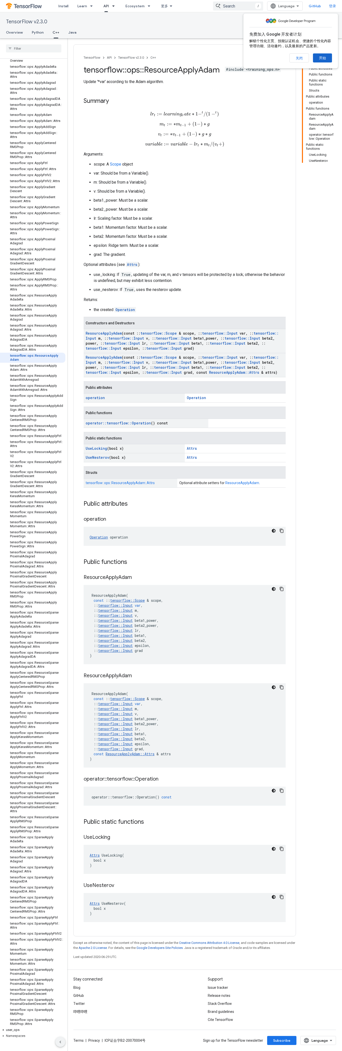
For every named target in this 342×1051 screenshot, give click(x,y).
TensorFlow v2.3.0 (26, 22)
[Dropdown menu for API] (115, 6)
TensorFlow (92, 57)
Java (72, 32)
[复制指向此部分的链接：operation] (111, 519)
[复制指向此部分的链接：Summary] (114, 101)
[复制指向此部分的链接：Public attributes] (133, 504)
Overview (14, 32)
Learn (82, 6)
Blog (76, 988)
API (106, 6)
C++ (56, 32)
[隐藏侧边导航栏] (60, 1042)
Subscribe (281, 1040)
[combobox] (238, 6)
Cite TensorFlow (220, 1020)
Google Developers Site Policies (159, 948)
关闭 (299, 58)
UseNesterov (97, 457)
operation (95, 397)
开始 (322, 58)
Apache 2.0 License (93, 948)
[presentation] (184, 114)
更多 (164, 6)
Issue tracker (218, 988)
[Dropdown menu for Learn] (93, 6)
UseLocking (96, 448)
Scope (115, 164)
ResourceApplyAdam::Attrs (234, 372)
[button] (32, 1030)
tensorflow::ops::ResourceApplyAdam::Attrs (120, 483)
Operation (125, 309)
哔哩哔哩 (80, 1012)
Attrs (132, 264)
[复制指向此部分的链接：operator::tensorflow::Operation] (163, 779)
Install (63, 6)
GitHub (315, 6)
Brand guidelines (221, 1012)
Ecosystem (134, 6)
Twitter (79, 1004)
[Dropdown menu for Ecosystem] (150, 6)
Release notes (219, 996)
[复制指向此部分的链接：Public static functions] (149, 822)
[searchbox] (33, 48)
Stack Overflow (220, 1004)
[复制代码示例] (282, 531)
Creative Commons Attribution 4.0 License (209, 943)
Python (38, 32)
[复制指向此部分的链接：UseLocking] (115, 838)
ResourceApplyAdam (104, 333)
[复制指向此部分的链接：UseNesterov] (119, 886)
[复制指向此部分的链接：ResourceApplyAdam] (137, 578)
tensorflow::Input (220, 333)
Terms (78, 1040)
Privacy (94, 1040)
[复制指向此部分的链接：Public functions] (132, 562)
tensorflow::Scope (158, 333)
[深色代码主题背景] (274, 531)
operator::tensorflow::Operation (118, 423)
